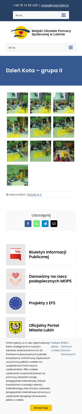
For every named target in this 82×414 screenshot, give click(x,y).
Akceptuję (41, 407)
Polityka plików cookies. (56, 346)
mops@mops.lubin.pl (55, 5)
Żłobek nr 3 (34, 195)
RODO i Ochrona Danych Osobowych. (68, 348)
